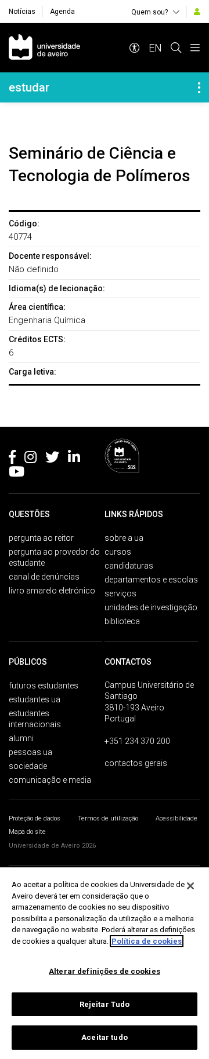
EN (155, 48)
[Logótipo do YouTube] (16, 473)
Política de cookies (146, 941)
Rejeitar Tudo (105, 1004)
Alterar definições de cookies (104, 971)
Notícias (22, 12)
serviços (120, 593)
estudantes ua (34, 699)
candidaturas (129, 565)
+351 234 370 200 (137, 741)
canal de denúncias (44, 576)
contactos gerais (136, 763)
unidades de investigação (151, 607)
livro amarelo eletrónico (52, 590)
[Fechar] (190, 886)
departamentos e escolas (151, 579)
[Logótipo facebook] (12, 459)
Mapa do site (27, 832)
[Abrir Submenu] (199, 87)
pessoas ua (30, 752)
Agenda (62, 12)
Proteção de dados (34, 818)
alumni (21, 738)
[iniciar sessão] (197, 11)
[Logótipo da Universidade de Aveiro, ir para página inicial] (44, 47)
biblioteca (122, 621)
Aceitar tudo (104, 1037)
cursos (118, 551)
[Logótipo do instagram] (30, 459)
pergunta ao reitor (41, 538)
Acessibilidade (176, 818)
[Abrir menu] (195, 47)
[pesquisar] (176, 48)
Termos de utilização (108, 818)
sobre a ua (124, 538)
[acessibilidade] (134, 48)
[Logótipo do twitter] (52, 459)
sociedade (28, 766)
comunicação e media (50, 780)
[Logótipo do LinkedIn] (74, 459)
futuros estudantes (43, 685)
